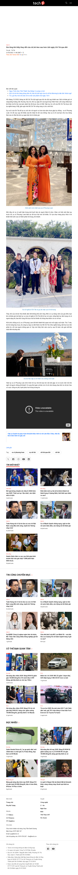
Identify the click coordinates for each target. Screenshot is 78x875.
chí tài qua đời (45, 452)
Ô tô (41, 673)
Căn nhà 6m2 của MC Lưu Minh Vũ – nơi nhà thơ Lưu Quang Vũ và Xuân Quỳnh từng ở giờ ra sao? (55, 637)
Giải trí (8, 45)
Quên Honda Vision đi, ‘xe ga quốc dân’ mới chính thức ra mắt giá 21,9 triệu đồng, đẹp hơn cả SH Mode (21, 752)
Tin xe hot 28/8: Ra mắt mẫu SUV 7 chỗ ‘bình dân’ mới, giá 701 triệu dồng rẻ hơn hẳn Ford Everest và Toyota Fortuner (55, 710)
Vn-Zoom (43, 818)
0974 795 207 (22, 836)
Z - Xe (42, 805)
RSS (41, 812)
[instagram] (18, 459)
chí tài (57, 452)
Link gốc (9, 448)
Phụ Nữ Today (11, 805)
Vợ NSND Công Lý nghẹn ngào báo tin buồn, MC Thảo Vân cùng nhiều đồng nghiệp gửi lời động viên (22, 637)
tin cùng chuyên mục (18, 575)
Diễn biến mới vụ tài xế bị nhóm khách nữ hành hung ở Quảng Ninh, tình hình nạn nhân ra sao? (55, 493)
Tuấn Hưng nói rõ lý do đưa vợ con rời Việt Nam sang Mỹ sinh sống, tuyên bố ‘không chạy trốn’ (21, 526)
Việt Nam (8, 488)
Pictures (11, 818)
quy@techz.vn (14, 834)
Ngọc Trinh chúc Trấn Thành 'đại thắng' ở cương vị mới (27, 91)
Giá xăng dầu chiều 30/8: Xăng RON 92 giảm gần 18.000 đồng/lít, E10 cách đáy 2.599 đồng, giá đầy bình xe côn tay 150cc (21, 678)
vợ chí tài (32, 452)
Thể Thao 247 (45, 815)
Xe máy (8, 673)
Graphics (11, 821)
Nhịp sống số (9, 779)
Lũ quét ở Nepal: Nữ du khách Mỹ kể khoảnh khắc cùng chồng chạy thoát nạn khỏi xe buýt (55, 784)
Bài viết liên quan (11, 89)
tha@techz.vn (32, 836)
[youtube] (24, 459)
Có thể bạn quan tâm (18, 648)
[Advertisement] (39, 74)
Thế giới (42, 779)
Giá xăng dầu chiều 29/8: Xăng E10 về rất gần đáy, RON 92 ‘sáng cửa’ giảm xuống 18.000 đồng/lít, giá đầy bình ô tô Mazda (20, 710)
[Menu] (71, 3)
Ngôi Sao (43, 808)
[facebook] (13, 459)
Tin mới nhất (13, 465)
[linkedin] (29, 459)
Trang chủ (9, 802)
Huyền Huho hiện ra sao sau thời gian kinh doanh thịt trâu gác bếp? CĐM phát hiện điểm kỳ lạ (21, 558)
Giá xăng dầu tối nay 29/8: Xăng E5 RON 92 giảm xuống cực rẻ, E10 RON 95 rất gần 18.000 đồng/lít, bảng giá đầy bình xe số (55, 752)
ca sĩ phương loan (18, 452)
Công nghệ (44, 802)
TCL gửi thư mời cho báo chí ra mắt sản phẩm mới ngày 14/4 (29, 96)
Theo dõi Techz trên (12, 55)
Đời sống (42, 488)
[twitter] (8, 459)
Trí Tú (13, 50)
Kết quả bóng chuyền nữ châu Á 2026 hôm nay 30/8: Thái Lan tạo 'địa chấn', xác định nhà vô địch (21, 493)
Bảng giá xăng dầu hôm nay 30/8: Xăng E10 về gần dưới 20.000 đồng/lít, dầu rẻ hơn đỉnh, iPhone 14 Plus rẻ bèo (21, 784)
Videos (10, 815)
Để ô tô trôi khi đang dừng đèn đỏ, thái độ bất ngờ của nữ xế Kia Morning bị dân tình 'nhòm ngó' (40, 93)
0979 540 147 (17, 831)
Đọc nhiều (12, 722)
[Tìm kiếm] (65, 3)
